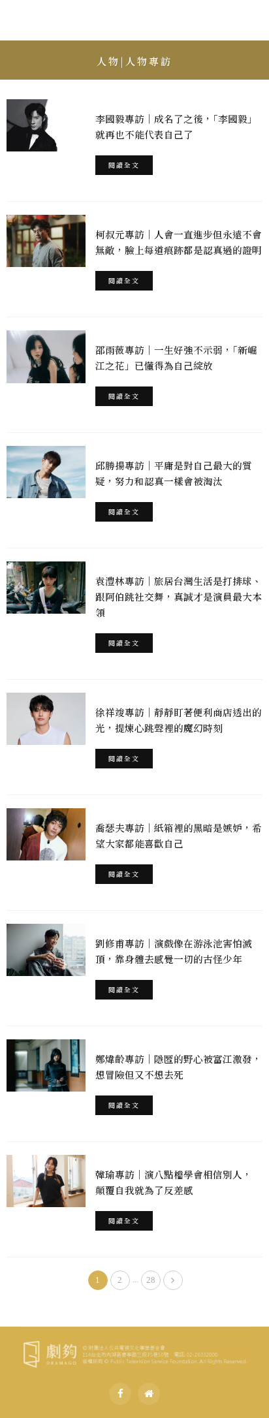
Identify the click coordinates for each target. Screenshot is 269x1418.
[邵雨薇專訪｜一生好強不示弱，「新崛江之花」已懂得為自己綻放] (46, 356)
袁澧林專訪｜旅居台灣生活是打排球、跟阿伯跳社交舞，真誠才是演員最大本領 (178, 596)
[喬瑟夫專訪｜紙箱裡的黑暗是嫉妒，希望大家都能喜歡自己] (46, 834)
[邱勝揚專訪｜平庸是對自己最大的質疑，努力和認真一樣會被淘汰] (46, 472)
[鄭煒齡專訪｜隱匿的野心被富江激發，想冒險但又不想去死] (46, 1065)
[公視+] (149, 1394)
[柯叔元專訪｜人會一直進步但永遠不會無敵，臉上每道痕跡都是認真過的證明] (46, 241)
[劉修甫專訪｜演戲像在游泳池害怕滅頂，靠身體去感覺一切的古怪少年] (46, 950)
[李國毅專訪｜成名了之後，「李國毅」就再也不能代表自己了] (46, 125)
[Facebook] (120, 1394)
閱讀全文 (124, 165)
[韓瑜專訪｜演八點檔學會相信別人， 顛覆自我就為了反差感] (46, 1181)
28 (150, 1280)
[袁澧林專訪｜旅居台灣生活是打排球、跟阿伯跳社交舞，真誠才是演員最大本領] (46, 587)
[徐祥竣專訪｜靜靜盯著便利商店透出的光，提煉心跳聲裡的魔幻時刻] (46, 719)
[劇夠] (134, 1352)
